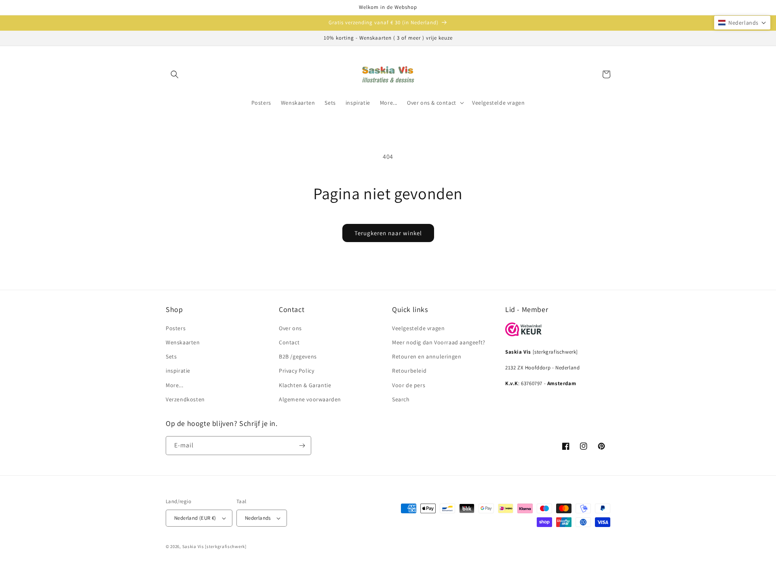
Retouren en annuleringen (426, 356)
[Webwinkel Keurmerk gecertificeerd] (523, 334)
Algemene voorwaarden (310, 399)
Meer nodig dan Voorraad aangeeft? (438, 342)
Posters (176, 328)
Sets (171, 356)
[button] (174, 74)
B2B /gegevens (298, 356)
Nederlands (258, 517)
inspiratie (178, 370)
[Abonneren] (302, 445)
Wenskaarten (183, 342)
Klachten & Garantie (305, 385)
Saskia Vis (193, 546)
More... (174, 385)
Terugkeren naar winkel (388, 233)
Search (401, 399)
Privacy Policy (296, 370)
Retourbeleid (409, 370)
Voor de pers (408, 385)
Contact (289, 342)
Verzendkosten (185, 399)
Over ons (290, 328)
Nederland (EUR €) (195, 517)
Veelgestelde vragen (418, 328)
